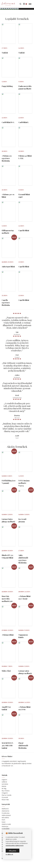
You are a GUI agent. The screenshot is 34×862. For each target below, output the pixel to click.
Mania (4, 786)
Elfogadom (12, 851)
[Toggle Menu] (30, 4)
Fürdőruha (5, 813)
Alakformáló (6, 824)
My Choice (5, 791)
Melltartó (5, 809)
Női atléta (5, 818)
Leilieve (4, 782)
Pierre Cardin (6, 795)
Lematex (5, 784)
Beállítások (9, 854)
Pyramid (5, 797)
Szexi (3, 822)
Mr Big (4, 788)
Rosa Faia (5, 800)
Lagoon (4, 780)
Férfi (3, 820)
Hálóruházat (6, 815)
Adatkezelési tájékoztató (15, 845)
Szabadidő (5, 829)
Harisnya (5, 826)
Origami (5, 793)
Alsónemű (5, 811)
